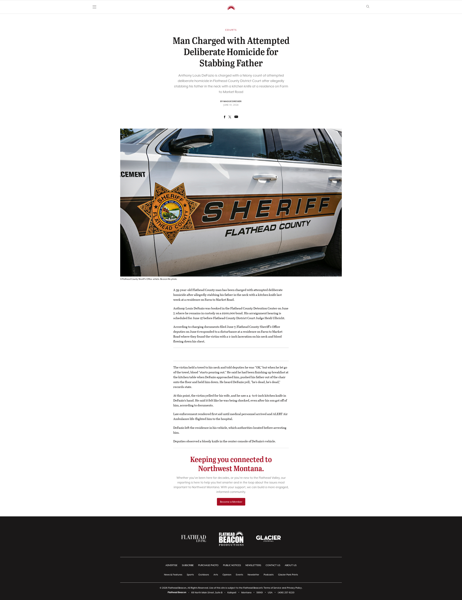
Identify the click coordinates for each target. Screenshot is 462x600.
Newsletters (253, 565)
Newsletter (253, 574)
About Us (291, 565)
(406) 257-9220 (286, 592)
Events (239, 574)
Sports (190, 574)
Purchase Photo (208, 565)
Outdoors (203, 574)
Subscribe (188, 565)
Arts (215, 574)
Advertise (171, 565)
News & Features (173, 574)
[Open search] (368, 6)
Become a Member (231, 501)
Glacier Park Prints (288, 574)
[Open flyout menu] (94, 7)
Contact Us (273, 565)
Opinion (227, 574)
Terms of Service (272, 587)
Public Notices (232, 565)
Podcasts (269, 574)
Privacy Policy (294, 587)
